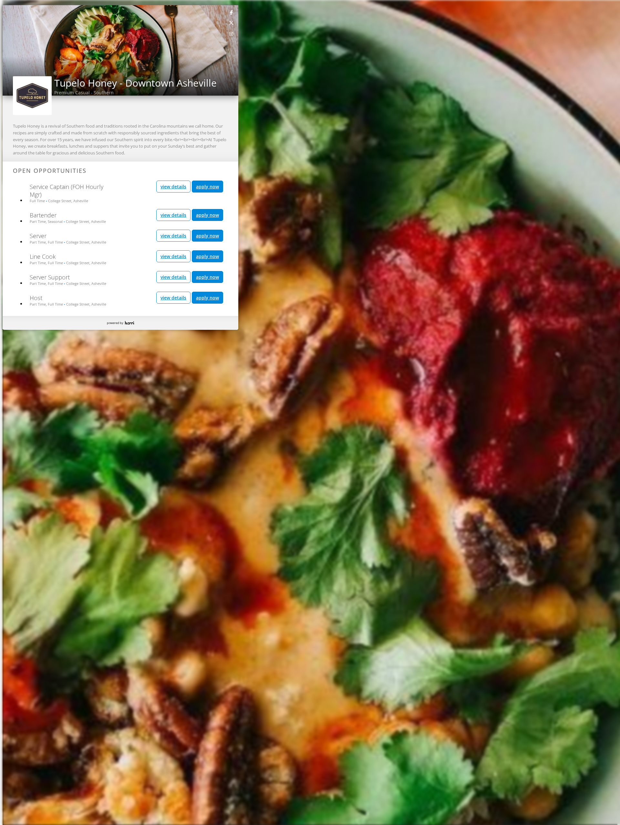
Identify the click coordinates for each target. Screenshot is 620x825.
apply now (207, 186)
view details (173, 186)
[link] (231, 12)
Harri (129, 323)
